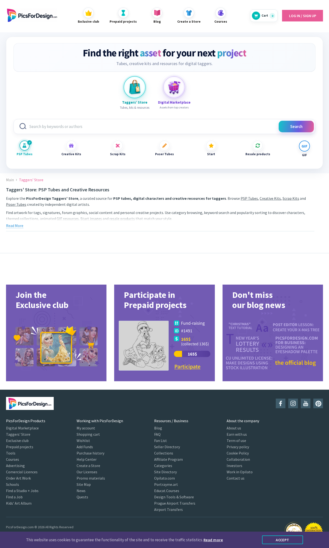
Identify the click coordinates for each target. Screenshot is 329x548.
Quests (82, 497)
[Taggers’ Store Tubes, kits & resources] (135, 87)
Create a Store (88, 465)
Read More (14, 225)
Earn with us (237, 434)
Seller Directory (167, 446)
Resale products (258, 154)
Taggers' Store (18, 434)
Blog (158, 428)
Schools (12, 484)
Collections (163, 453)
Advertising (15, 465)
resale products (122, 218)
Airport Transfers (168, 509)
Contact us (235, 478)
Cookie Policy (238, 453)
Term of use (236, 440)
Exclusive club (17, 440)
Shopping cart (88, 434)
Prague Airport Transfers (174, 503)
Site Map (84, 484)
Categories (163, 465)
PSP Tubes (25, 154)
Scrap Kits (117, 154)
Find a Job (14, 497)
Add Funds (85, 446)
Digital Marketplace (22, 428)
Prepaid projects (19, 446)
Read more (213, 539)
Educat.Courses (166, 490)
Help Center (87, 459)
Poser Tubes (164, 154)
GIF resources (68, 218)
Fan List (160, 440)
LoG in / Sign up (302, 15)
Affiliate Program (168, 459)
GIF (304, 155)
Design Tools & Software (174, 497)
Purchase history (90, 453)
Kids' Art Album (19, 503)
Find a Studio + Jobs (22, 490)
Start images (91, 218)
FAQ (157, 434)
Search (296, 126)
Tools (10, 453)
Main (10, 180)
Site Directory (165, 471)
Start (211, 154)
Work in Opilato (240, 471)
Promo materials (91, 478)
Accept (282, 539)
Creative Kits (71, 154)
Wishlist (83, 440)
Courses (12, 459)
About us (234, 428)
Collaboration (238, 459)
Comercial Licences (22, 471)
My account (86, 428)
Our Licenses (87, 471)
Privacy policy (238, 446)
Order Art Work (18, 478)
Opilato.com (164, 478)
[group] (56, 333)
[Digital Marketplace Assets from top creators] (174, 87)
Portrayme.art (166, 484)
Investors (234, 465)
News (81, 490)
